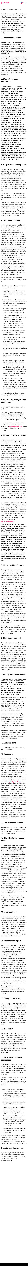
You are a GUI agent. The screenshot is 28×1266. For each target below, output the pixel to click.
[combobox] (22, 2)
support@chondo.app (15, 427)
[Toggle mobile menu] (26, 3)
